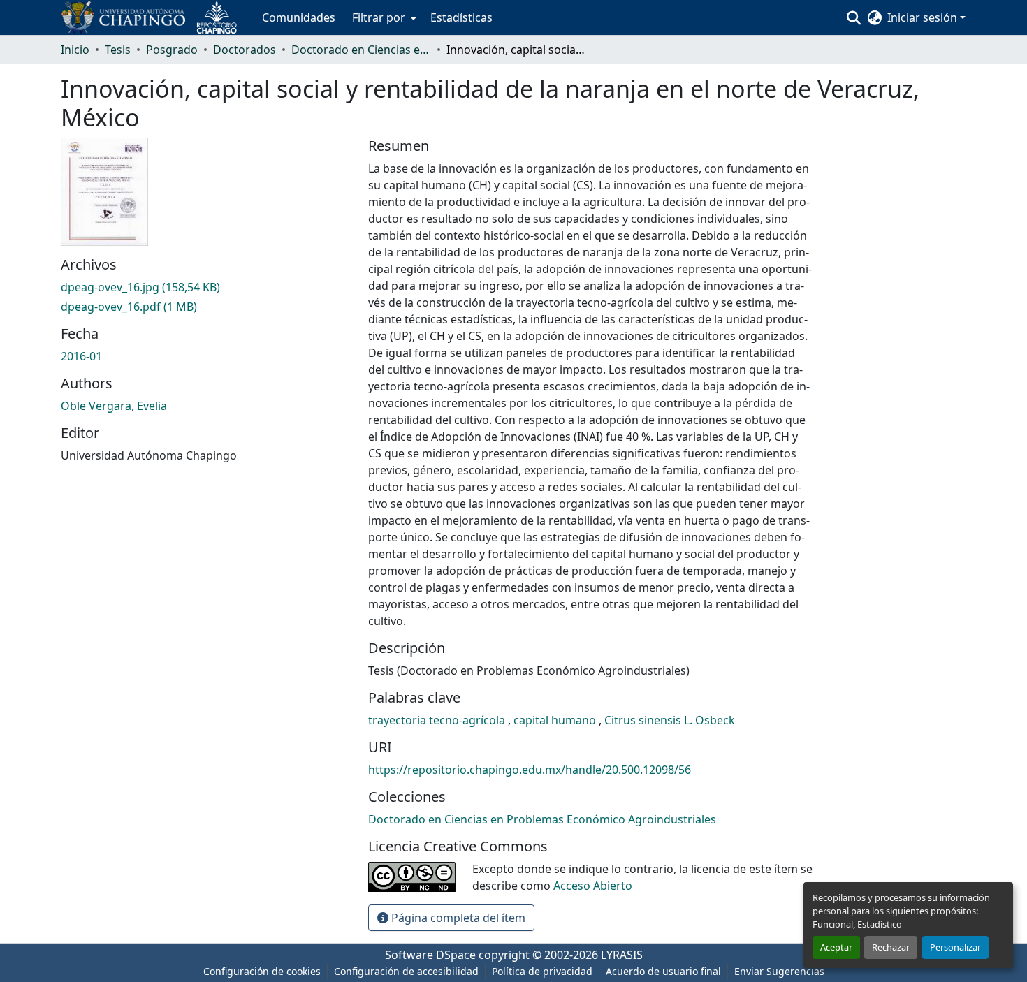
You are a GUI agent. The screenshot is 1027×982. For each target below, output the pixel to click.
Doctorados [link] (244, 49)
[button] (154, 17)
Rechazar (891, 947)
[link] (206, 287)
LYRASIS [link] (622, 954)
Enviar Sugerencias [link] (779, 971)
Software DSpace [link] (430, 954)
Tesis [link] (118, 49)
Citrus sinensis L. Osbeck (669, 720)
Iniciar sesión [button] (923, 17)
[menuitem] (382, 17)
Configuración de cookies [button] (262, 971)
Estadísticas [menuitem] (461, 17)
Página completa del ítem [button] (456, 917)
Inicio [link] (75, 49)
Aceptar (836, 947)
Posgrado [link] (172, 49)
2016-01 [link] (81, 356)
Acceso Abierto (592, 885)
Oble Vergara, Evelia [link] (114, 405)
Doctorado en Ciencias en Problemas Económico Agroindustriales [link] (361, 49)
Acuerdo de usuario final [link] (663, 971)
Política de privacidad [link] (542, 971)
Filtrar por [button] (378, 17)
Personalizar (955, 947)
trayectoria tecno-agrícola (438, 720)
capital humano (556, 720)
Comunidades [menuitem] (298, 17)
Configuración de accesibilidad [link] (406, 971)
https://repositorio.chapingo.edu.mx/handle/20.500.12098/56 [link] (529, 769)
